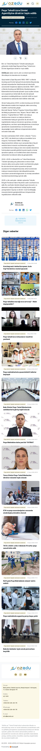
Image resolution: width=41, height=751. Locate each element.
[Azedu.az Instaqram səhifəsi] (20, 675)
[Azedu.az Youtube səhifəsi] (25, 675)
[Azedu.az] (12, 3)
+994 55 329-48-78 (10, 703)
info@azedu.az (8, 716)
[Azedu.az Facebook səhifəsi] (16, 675)
